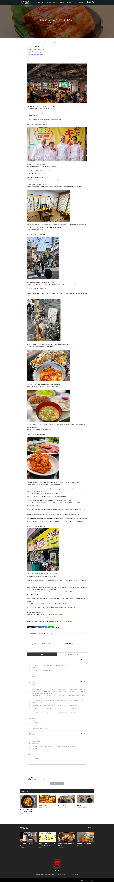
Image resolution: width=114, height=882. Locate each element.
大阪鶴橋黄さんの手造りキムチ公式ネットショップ (60, 621)
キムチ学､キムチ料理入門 (51, 2)
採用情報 (69, 2)
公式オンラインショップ (79, 2)
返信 (81, 659)
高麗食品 (35, 633)
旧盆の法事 (79, 805)
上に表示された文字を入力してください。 (37, 779)
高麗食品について (39, 2)
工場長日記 (61, 2)
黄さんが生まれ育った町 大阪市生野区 (35, 51)
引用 (84, 659)
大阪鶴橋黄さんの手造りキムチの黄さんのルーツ (36, 49)
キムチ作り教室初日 (62, 805)
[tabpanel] (58, 840)
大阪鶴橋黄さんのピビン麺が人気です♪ (85, 843)
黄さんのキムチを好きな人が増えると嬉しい (35, 54)
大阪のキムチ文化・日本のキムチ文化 (34, 52)
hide (37, 46)
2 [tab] (57, 851)
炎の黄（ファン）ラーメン (44, 805)
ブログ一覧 (90, 827)
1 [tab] (56, 851)
